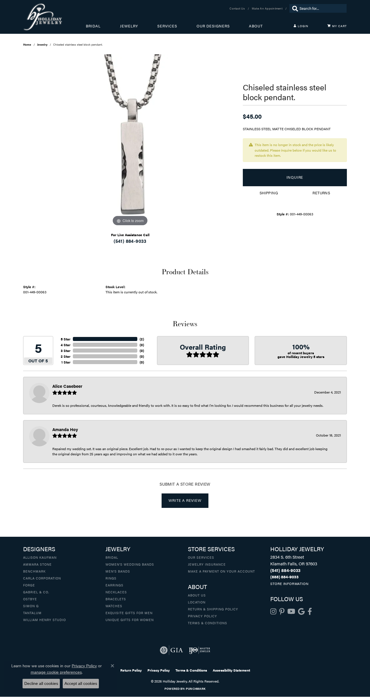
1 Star (66, 362)
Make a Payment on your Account (221, 571)
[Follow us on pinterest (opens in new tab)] (281, 611)
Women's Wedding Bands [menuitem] (130, 564)
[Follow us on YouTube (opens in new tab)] (291, 611)
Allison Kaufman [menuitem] (40, 557)
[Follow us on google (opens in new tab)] (301, 611)
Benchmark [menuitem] (34, 571)
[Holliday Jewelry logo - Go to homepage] (54, 17)
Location (197, 602)
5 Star (66, 339)
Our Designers (213, 26)
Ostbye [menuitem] (30, 599)
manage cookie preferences (56, 672)
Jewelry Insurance (207, 564)
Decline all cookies (41, 683)
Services (167, 26)
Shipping (269, 192)
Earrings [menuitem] (114, 585)
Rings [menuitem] (111, 578)
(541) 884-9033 (130, 241)
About (256, 26)
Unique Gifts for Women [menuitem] (130, 619)
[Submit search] (293, 8)
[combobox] (322, 8)
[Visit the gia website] (171, 650)
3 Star (66, 350)
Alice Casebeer (67, 386)
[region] (130, 141)
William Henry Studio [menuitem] (44, 619)
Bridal (93, 26)
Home (27, 44)
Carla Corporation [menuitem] (42, 578)
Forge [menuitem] (29, 585)
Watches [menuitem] (114, 605)
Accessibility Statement (231, 670)
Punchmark (196, 689)
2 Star (66, 356)
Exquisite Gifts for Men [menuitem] (129, 612)
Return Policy (131, 670)
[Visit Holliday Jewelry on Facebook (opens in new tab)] (310, 611)
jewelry (42, 44)
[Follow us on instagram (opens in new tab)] (273, 611)
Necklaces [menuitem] (116, 592)
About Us (197, 595)
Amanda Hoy (65, 429)
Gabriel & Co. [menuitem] (36, 592)
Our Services (201, 557)
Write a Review (185, 500)
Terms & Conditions (207, 622)
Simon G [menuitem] (31, 605)
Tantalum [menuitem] (32, 612)
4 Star (66, 344)
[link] (238, 8)
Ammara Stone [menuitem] (37, 564)
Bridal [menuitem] (112, 557)
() (142, 339)
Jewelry (129, 26)
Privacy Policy (202, 616)
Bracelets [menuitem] (116, 599)
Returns (321, 192)
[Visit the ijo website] (199, 650)
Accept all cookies (80, 683)
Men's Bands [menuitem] (118, 571)
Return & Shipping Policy (213, 609)
